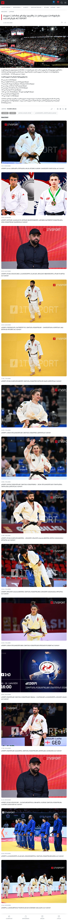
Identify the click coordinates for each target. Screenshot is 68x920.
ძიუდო (13, 113)
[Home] (2, 2)
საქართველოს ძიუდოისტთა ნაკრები (45, 113)
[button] (6, 7)
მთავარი (4, 11)
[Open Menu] (65, 2)
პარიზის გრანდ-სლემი (24, 113)
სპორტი (11, 11)
